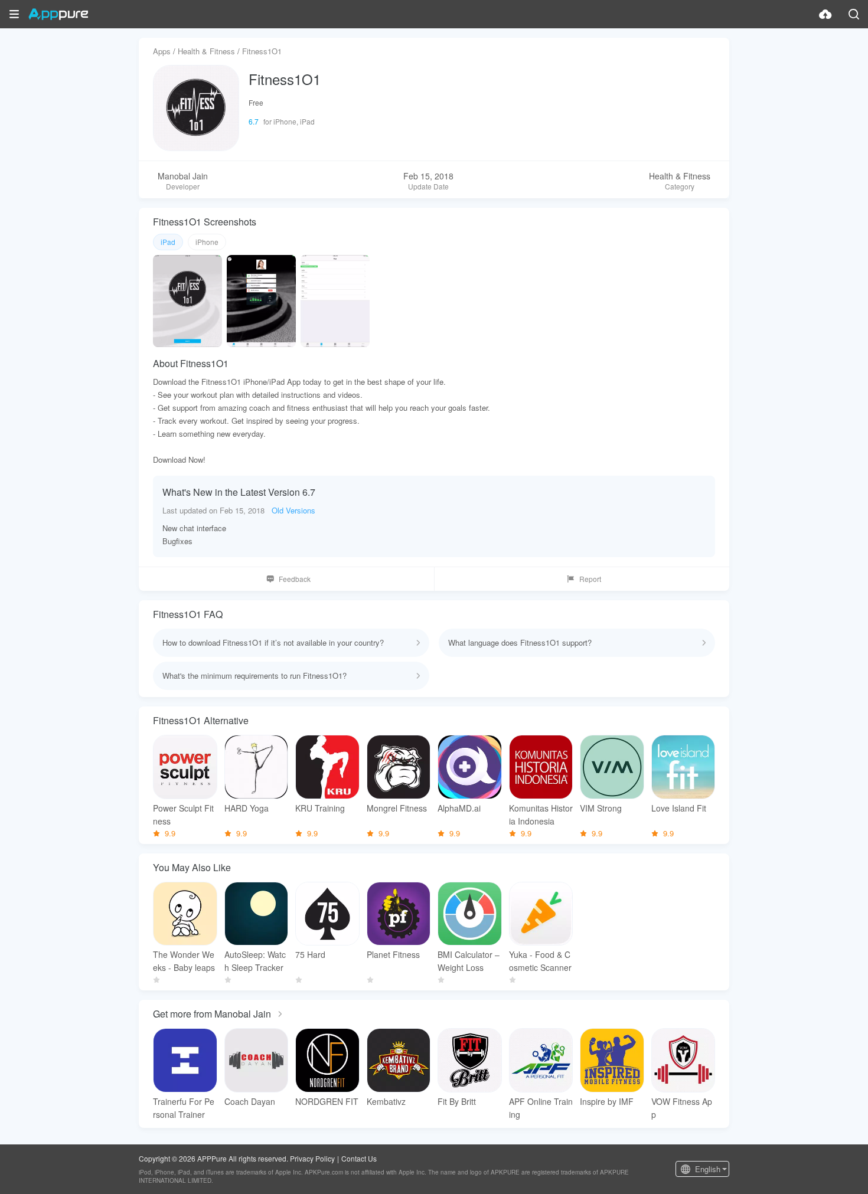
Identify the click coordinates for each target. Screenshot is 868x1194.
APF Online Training (541, 1107)
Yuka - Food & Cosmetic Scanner (540, 960)
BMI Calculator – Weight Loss (469, 960)
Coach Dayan (249, 1101)
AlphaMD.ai (459, 808)
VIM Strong (601, 808)
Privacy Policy (312, 1158)
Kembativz (386, 1101)
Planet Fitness (393, 954)
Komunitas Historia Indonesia (541, 814)
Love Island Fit (678, 808)
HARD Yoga (246, 808)
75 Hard (310, 954)
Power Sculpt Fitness (183, 814)
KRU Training (320, 808)
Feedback (295, 579)
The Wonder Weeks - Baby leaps (184, 960)
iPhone (206, 242)
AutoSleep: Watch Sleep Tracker (255, 960)
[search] (854, 14)
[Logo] (58, 14)
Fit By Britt (457, 1101)
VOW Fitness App (681, 1107)
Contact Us (359, 1158)
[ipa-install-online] (825, 14)
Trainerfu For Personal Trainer (183, 1107)
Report (590, 579)
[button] (14, 14)
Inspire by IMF (607, 1101)
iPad (168, 242)
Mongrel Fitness (397, 808)
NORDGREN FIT (326, 1101)
